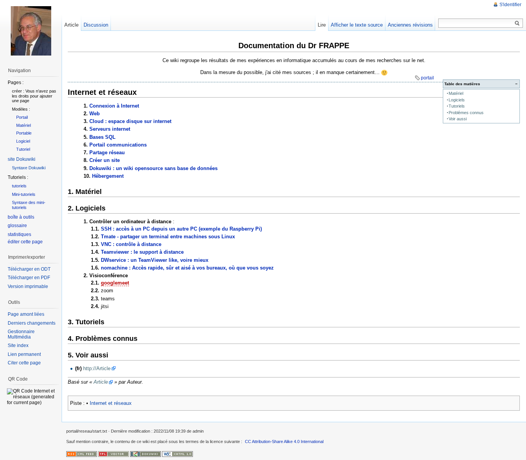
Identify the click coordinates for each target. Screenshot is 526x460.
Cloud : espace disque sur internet (130, 121)
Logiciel (23, 141)
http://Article (97, 368)
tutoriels (19, 186)
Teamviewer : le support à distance (142, 252)
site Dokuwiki (21, 159)
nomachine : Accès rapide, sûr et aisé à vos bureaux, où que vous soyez (187, 268)
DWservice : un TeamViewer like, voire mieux (154, 260)
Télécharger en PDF (29, 277)
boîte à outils (21, 217)
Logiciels (457, 100)
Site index (18, 345)
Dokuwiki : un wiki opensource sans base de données (153, 168)
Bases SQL (102, 137)
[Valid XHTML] (177, 453)
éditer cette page (25, 241)
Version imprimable (28, 286)
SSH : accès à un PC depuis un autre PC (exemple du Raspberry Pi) (181, 229)
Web (94, 113)
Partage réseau (107, 152)
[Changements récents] (81, 453)
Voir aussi (458, 118)
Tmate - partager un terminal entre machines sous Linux (168, 236)
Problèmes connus (466, 112)
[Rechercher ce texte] (517, 23)
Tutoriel (23, 149)
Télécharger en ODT (29, 269)
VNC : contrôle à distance (131, 244)
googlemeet (115, 283)
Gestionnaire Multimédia (21, 334)
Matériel (456, 93)
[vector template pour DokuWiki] (113, 453)
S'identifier (510, 4)
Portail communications (118, 145)
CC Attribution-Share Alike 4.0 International (284, 441)
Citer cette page (24, 363)
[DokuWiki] (145, 453)
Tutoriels (457, 106)
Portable (24, 133)
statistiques (19, 234)
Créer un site (104, 160)
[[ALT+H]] (31, 31)
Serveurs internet (109, 129)
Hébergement (108, 176)
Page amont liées (26, 314)
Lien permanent (24, 354)
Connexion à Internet (114, 106)
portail (427, 78)
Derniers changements (31, 323)
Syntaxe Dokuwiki (28, 167)
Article (101, 382)
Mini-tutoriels (23, 194)
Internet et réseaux (111, 403)
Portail (22, 117)
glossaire (17, 225)
